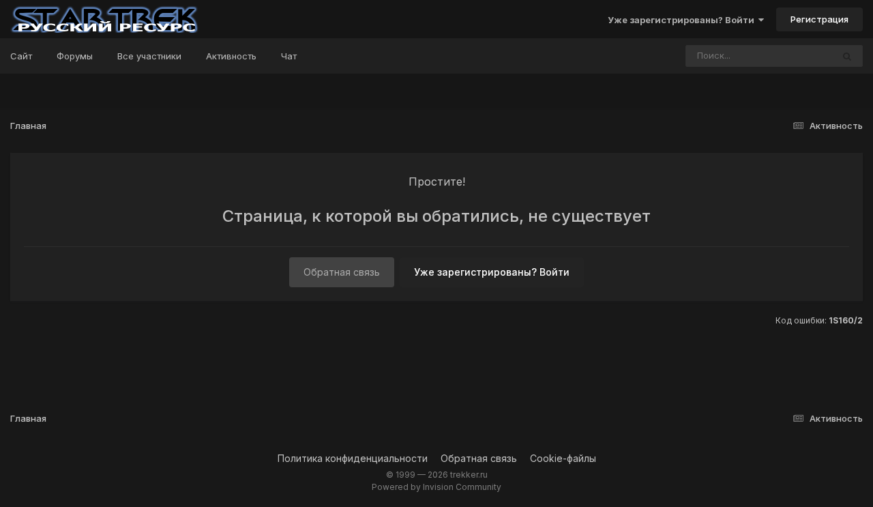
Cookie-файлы (563, 458)
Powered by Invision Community (436, 487)
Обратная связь (342, 272)
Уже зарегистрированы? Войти (683, 19)
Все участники (149, 55)
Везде (801, 55)
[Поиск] (847, 56)
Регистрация (819, 19)
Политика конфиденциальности (353, 458)
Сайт (21, 55)
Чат (289, 55)
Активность (231, 55)
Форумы (75, 55)
